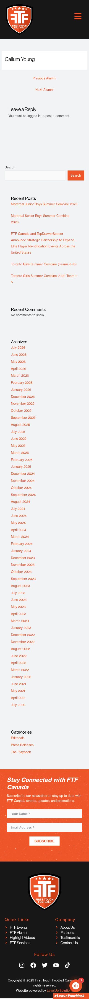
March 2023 (20, 621)
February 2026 (22, 383)
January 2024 (21, 551)
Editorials (17, 738)
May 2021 (18, 691)
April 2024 (18, 530)
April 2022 (18, 663)
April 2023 (18, 614)
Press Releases (22, 745)
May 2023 (18, 607)
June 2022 (18, 656)
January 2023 (21, 628)
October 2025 (21, 411)
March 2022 (20, 670)
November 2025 (22, 404)
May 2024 (18, 523)
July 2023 (18, 593)
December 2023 (23, 558)
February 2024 (22, 544)
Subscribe (44, 841)
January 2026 (21, 390)
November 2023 (22, 565)
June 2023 (18, 600)
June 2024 (19, 516)
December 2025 (23, 397)
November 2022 (22, 642)
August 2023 (20, 586)
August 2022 (20, 649)
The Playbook (21, 752)
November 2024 (23, 481)
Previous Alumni (44, 78)
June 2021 (18, 684)
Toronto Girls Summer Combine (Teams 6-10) (44, 264)
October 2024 (21, 488)
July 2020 (18, 705)
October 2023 (21, 572)
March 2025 (20, 453)
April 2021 (18, 698)
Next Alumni (44, 90)
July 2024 (18, 509)
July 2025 (18, 432)
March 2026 (20, 376)
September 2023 (23, 579)
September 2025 (23, 418)
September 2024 (23, 495)
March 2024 (20, 537)
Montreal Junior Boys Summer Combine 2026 (44, 204)
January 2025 (21, 467)
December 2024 (23, 474)
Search (10, 167)
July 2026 (18, 348)
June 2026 (19, 355)
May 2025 (18, 446)
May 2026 (18, 362)
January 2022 (21, 677)
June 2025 (18, 439)
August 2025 (20, 425)
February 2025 (21, 460)
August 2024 (20, 502)
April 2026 (18, 369)
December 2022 (23, 635)
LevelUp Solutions (60, 991)
